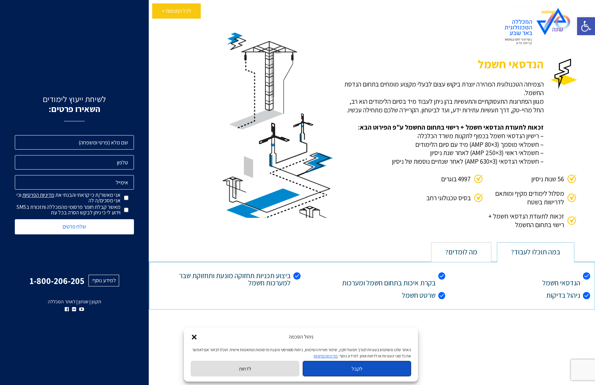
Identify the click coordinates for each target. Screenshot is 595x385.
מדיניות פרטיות (326, 355)
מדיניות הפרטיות (38, 195)
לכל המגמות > (176, 10)
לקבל (357, 368)
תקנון (96, 301)
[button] (586, 26)
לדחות (245, 368)
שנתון (83, 301)
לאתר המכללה (61, 301)
